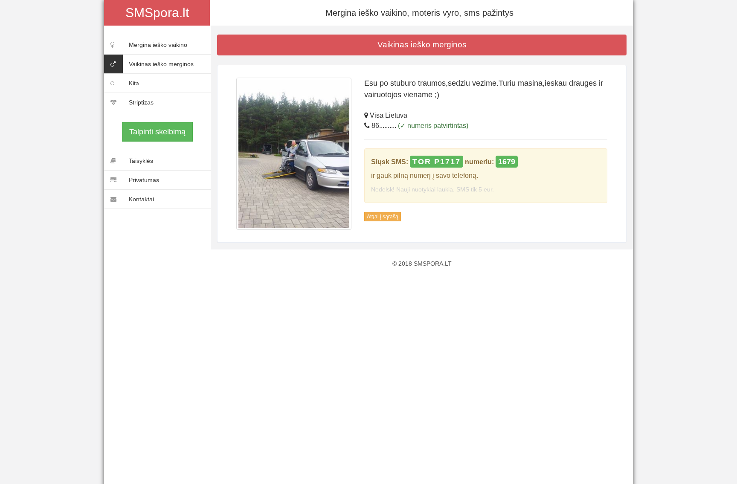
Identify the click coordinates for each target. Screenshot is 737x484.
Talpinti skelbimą (157, 132)
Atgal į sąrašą (382, 217)
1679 (506, 161)
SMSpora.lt (157, 13)
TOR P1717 (436, 161)
